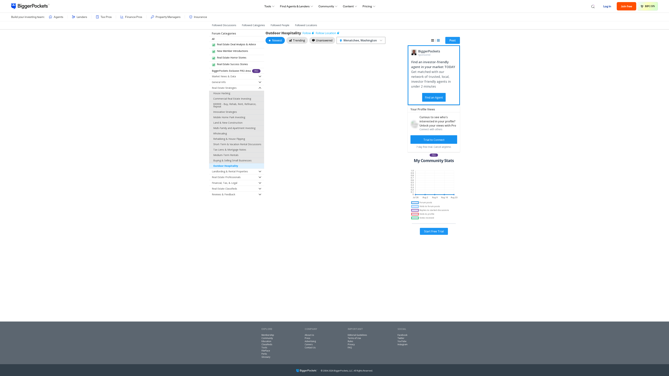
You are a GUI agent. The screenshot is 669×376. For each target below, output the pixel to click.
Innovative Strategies (225, 111)
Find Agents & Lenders (295, 6)
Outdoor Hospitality (225, 165)
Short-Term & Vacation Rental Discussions (237, 144)
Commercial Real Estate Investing (232, 98)
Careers (309, 344)
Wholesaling (220, 133)
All (213, 39)
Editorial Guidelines (357, 335)
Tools (267, 6)
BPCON (650, 6)
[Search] (593, 6)
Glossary (266, 356)
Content (348, 6)
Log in (607, 6)
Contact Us (310, 347)
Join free (626, 6)
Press (307, 338)
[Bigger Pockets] (30, 6)
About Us (309, 335)
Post (452, 40)
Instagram (402, 344)
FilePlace (266, 350)
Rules (350, 341)
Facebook (402, 335)
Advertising (310, 341)
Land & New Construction (228, 122)
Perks (264, 353)
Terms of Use (354, 338)
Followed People (280, 25)
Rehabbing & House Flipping (229, 138)
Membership (268, 335)
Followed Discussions (224, 25)
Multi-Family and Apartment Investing (234, 128)
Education (266, 341)
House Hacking (221, 93)
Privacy (351, 344)
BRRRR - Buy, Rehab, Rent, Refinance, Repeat (234, 105)
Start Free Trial (434, 231)
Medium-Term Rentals (226, 155)
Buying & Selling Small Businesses (232, 160)
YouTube (402, 341)
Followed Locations (306, 25)
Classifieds (267, 344)
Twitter (401, 338)
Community (326, 6)
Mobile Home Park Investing (229, 117)
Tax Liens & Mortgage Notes (229, 149)
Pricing (367, 6)
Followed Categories (253, 25)
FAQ (350, 347)
